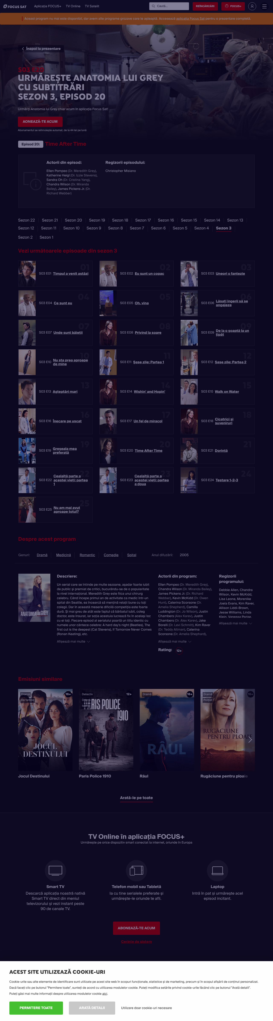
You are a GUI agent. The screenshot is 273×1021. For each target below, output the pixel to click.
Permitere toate (36, 1008)
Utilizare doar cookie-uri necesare (146, 1008)
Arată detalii (92, 1008)
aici (104, 994)
